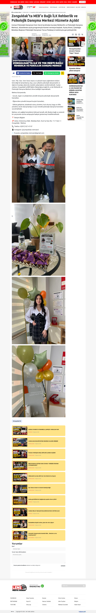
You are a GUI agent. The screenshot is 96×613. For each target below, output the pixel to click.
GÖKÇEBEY (43, 2)
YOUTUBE (13, 604)
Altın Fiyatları (61, 601)
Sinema (44, 604)
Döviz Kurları (61, 598)
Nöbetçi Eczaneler (63, 604)
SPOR (57, 2)
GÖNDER (63, 566)
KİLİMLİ (31, 2)
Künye (76, 598)
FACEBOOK (13, 598)
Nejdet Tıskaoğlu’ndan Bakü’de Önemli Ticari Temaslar (80, 117)
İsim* (13, 546)
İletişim (76, 601)
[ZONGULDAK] (76, 41)
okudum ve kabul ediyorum (27, 565)
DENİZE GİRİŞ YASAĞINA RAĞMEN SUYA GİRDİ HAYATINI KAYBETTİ (80, 101)
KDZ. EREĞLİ (21, 2)
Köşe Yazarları (30, 598)
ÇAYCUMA (36, 2)
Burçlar (44, 598)
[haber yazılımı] (82, 611)
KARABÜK (74, 2)
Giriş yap (28, 604)
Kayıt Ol (28, 601)
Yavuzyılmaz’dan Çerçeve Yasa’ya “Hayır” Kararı (75, 51)
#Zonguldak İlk (17, 421)
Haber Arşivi (77, 604)
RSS (13, 611)
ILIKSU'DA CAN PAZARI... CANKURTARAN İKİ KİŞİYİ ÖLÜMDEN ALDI (80, 109)
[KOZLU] (76, 61)
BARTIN (61, 2)
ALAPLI (53, 2)
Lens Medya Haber (17, 12)
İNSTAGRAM (13, 601)
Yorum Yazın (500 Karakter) (19, 552)
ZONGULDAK (13, 2)
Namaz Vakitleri (46, 601)
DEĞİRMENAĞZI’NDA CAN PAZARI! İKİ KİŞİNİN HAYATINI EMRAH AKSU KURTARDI (76, 90)
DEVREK (48, 2)
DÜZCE (69, 2)
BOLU (65, 2)
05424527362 (35, 587)
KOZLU (27, 2)
